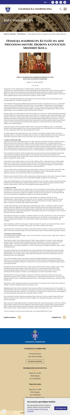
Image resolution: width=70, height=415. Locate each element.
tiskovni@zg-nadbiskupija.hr (35, 397)
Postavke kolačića (33, 409)
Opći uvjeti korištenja (35, 356)
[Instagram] (60, 2)
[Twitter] (56, 2)
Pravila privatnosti (35, 354)
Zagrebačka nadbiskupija (35, 9)
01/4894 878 (36, 395)
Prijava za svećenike (35, 361)
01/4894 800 (36, 378)
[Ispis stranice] (19, 317)
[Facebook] (52, 2)
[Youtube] (64, 2)
